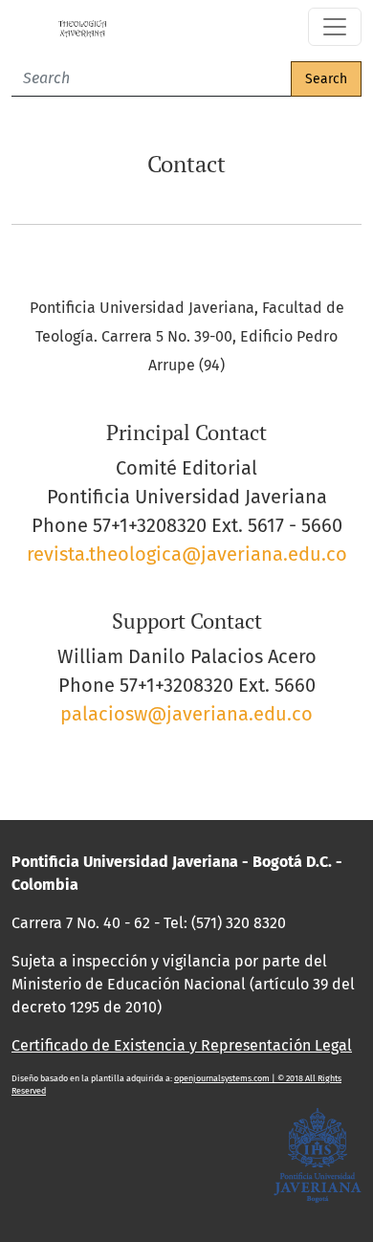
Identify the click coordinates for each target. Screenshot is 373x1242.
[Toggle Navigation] (335, 27)
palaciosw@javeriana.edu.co (186, 713)
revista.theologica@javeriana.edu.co (187, 554)
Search (326, 79)
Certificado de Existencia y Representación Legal (181, 1045)
